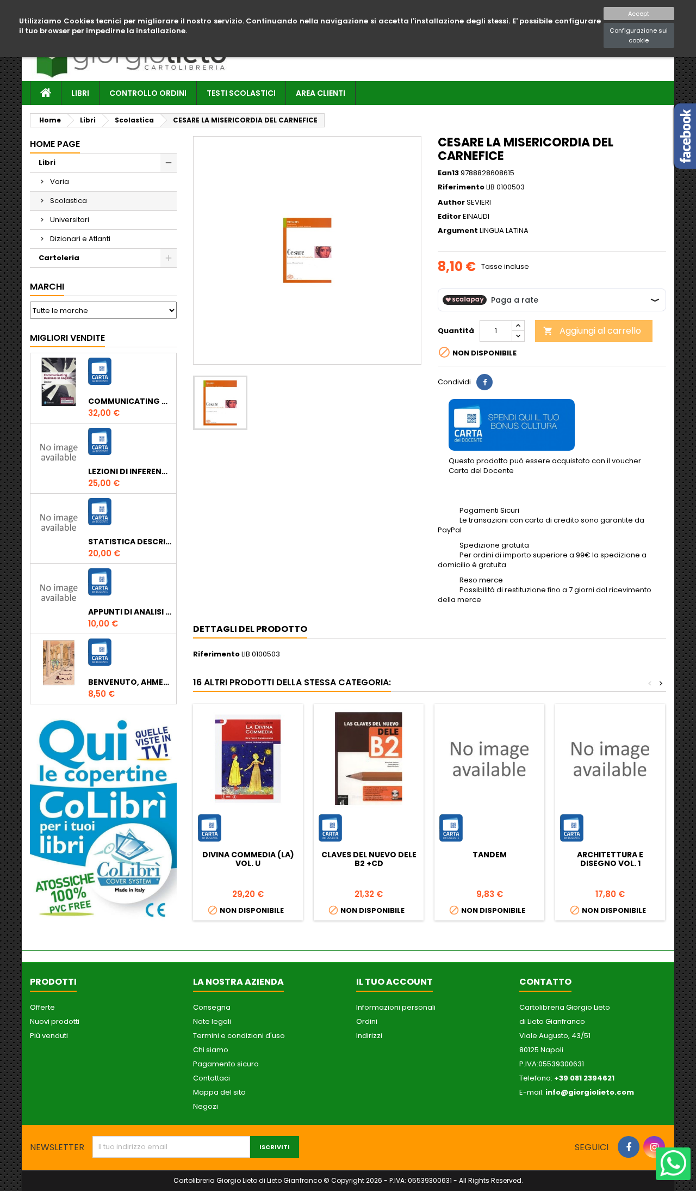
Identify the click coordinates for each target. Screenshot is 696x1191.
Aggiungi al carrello (592, 330)
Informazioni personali (396, 1007)
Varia (59, 181)
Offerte (42, 1007)
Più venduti (49, 1035)
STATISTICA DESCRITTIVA (130, 541)
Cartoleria (59, 258)
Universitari (69, 219)
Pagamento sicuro (226, 1064)
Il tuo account (394, 981)
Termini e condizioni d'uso (239, 1035)
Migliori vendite (67, 337)
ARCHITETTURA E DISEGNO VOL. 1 (610, 859)
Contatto (545, 981)
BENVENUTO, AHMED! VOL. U (130, 682)
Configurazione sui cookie (639, 35)
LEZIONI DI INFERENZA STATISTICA (130, 471)
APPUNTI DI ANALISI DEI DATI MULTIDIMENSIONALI (130, 611)
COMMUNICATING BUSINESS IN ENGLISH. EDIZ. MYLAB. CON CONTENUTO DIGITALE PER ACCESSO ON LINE (130, 401)
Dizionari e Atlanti (80, 239)
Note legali (212, 1021)
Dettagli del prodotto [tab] (250, 629)
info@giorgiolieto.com (589, 1092)
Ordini (366, 1021)
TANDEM (490, 854)
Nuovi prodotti (54, 1021)
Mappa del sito (219, 1092)
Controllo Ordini (148, 93)
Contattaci (211, 1078)
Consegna (212, 1007)
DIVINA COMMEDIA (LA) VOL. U (248, 859)
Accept (638, 13)
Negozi (205, 1106)
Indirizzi (369, 1035)
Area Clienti (320, 93)
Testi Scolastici (241, 93)
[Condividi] (484, 382)
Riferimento (461, 187)
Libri (80, 93)
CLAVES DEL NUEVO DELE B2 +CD (369, 859)
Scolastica (68, 200)
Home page (55, 144)
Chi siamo (210, 1050)
